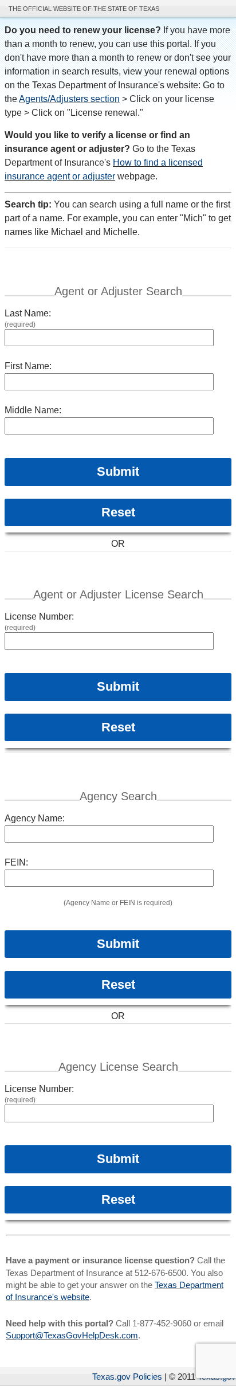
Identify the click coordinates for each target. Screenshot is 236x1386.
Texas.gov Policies (127, 1376)
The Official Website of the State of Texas (84, 8)
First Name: (28, 366)
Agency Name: (35, 818)
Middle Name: (33, 410)
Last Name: (28, 313)
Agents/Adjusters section (69, 99)
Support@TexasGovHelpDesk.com (72, 1335)
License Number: (39, 616)
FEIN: (16, 862)
